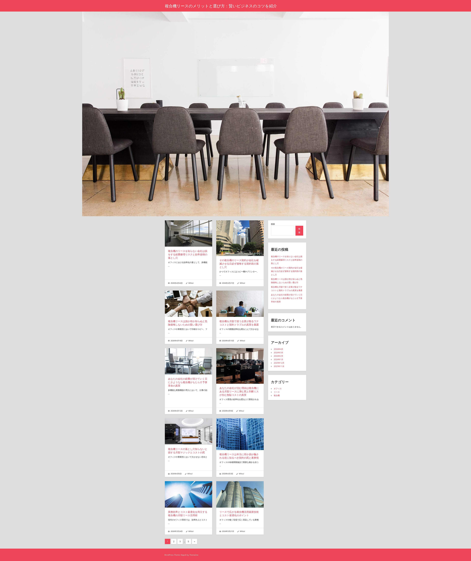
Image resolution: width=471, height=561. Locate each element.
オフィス (278, 388)
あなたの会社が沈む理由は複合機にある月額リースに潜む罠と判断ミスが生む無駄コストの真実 (239, 391)
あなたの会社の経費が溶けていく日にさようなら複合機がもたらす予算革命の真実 (187, 382)
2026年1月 (278, 359)
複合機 (277, 395)
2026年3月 (278, 352)
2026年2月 (278, 356)
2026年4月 (278, 349)
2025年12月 (279, 363)
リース (277, 392)
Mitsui (191, 283)
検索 (273, 224)
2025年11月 (279, 366)
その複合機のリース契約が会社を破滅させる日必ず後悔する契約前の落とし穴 (239, 264)
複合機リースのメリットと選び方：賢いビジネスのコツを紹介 (221, 6)
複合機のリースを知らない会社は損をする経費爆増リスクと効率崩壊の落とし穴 (187, 254)
